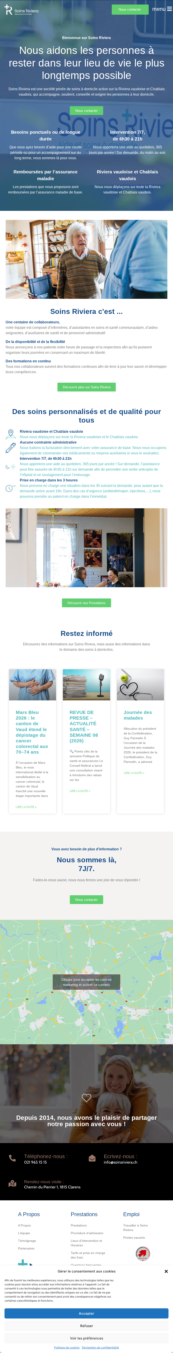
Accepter (86, 1313)
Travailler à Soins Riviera (135, 1228)
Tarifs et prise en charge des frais (88, 1255)
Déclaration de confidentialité (100, 1347)
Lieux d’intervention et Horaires (86, 1243)
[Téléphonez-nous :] (12, 1158)
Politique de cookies (67, 1347)
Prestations (79, 1225)
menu (159, 9)
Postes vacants (134, 1237)
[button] (166, 1271)
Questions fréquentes (86, 1265)
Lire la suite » (26, 807)
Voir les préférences (86, 1338)
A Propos (24, 1225)
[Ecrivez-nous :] (92, 1158)
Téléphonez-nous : (46, 1156)
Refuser (86, 1326)
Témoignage (27, 1241)
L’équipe (24, 1233)
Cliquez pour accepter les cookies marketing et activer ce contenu (86, 982)
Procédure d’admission (87, 1233)
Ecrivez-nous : (120, 1156)
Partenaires (26, 1248)
